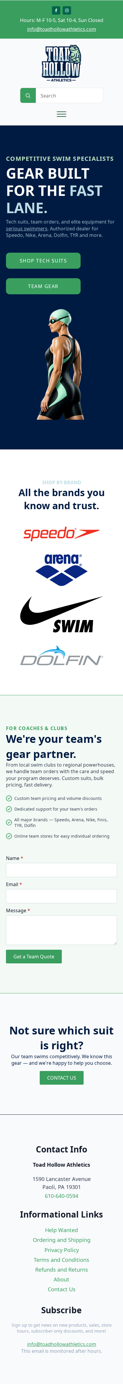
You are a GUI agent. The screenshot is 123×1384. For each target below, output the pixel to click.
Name (14, 858)
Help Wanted (61, 1230)
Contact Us (62, 1289)
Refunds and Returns (61, 1269)
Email (14, 884)
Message (18, 910)
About (61, 1279)
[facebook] (56, 10)
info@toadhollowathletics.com (61, 29)
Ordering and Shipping (61, 1239)
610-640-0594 (61, 1195)
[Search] (28, 95)
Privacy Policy (61, 1250)
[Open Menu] (61, 114)
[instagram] (67, 10)
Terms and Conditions (61, 1259)
